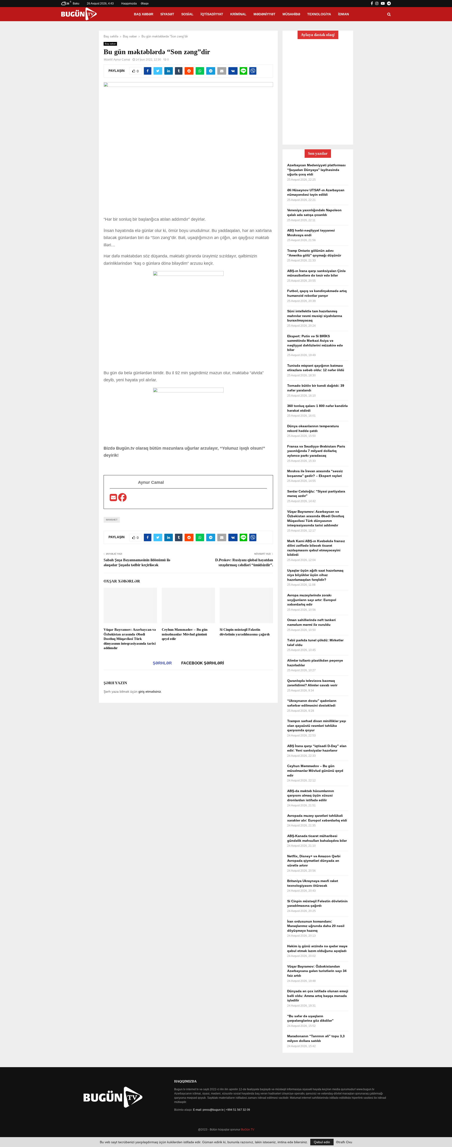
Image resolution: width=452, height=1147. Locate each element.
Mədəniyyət (264, 14)
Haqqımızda (129, 3)
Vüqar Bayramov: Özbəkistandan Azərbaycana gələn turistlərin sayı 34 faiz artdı (317, 970)
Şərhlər (162, 663)
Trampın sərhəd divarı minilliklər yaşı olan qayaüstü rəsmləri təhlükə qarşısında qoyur (316, 725)
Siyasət (167, 14)
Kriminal (238, 14)
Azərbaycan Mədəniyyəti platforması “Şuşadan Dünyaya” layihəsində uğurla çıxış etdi (316, 169)
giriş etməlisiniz (149, 691)
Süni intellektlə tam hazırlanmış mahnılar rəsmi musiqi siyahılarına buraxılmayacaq (314, 315)
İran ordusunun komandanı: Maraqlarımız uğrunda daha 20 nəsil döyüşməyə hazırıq (315, 925)
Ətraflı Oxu (344, 1142)
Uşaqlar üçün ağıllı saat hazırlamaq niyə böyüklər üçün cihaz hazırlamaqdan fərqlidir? (315, 575)
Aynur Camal (121, 59)
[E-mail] (114, 499)
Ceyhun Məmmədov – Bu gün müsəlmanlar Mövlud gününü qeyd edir (184, 634)
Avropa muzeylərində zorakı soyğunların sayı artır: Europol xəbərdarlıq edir (311, 599)
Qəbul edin (322, 1142)
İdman (343, 14)
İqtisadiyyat (212, 14)
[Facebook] (122, 499)
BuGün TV (247, 1129)
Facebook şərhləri (202, 663)
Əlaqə (145, 3)
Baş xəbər (143, 14)
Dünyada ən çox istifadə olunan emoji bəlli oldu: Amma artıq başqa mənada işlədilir (317, 995)
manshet (111, 519)
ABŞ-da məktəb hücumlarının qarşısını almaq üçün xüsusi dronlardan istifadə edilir (310, 795)
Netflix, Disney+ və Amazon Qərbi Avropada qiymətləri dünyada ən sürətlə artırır (313, 860)
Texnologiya (319, 14)
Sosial (187, 14)
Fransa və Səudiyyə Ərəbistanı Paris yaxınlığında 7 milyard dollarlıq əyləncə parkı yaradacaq (316, 450)
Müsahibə (291, 14)
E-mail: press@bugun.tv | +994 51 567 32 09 (221, 1109)
